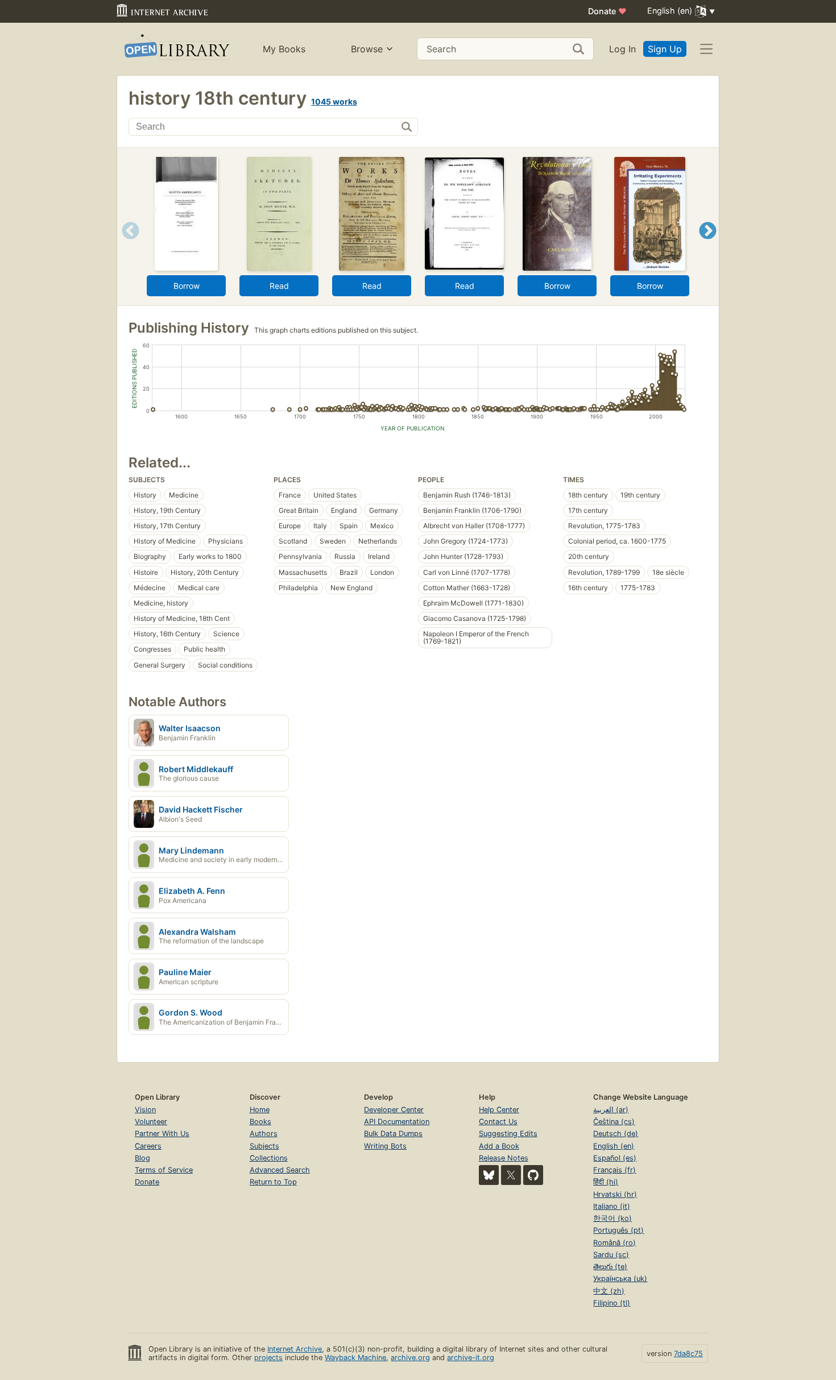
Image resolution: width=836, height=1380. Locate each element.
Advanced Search (280, 1170)
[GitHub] (533, 1175)
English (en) (613, 1146)
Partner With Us (162, 1133)
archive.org (410, 1357)
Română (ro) (614, 1242)
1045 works (334, 101)
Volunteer (151, 1121)
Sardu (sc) (611, 1254)
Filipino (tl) (611, 1303)
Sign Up (665, 49)
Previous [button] (126, 245)
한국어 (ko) (612, 1218)
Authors (264, 1133)
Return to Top (273, 1182)
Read (279, 286)
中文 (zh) (608, 1291)
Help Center (499, 1109)
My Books (284, 49)
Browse (367, 49)
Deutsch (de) (615, 1133)
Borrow (186, 286)
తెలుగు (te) (610, 1266)
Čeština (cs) (614, 1121)
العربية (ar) (610, 1109)
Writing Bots (385, 1146)
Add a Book (499, 1146)
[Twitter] (511, 1175)
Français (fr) (614, 1170)
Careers (148, 1146)
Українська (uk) (620, 1278)
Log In (622, 49)
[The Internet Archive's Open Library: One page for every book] (176, 49)
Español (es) (614, 1158)
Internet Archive (294, 1349)
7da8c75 (688, 1353)
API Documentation (396, 1121)
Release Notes (503, 1158)
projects (268, 1357)
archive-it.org (470, 1357)
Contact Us (498, 1121)
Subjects (264, 1146)
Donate (607, 11)
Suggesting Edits (508, 1133)
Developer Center (394, 1109)
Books (260, 1121)
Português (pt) (618, 1230)
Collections (269, 1158)
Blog (142, 1158)
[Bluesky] (489, 1175)
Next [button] (707, 245)
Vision (145, 1109)
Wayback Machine (355, 1357)
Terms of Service (164, 1170)
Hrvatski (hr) (615, 1194)
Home (260, 1109)
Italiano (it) (611, 1206)
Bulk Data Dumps (393, 1133)
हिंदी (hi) (605, 1182)
